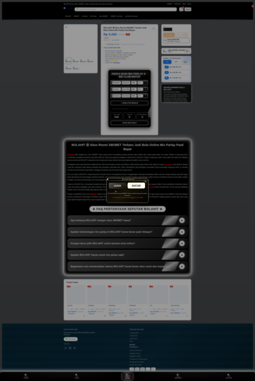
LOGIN (117, 185)
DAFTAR (136, 185)
